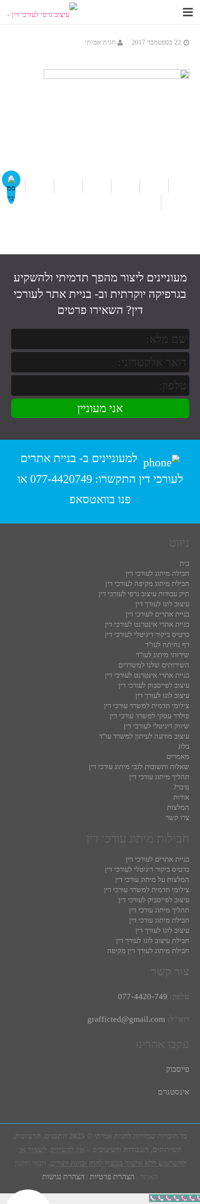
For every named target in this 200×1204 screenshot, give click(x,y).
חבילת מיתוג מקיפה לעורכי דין (147, 583)
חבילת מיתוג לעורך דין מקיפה (148, 951)
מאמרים (178, 756)
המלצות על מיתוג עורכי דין (152, 879)
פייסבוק (177, 1069)
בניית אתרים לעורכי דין (157, 614)
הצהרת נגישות (63, 1177)
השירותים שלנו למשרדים (153, 665)
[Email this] (96, 185)
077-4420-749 (142, 996)
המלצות (178, 807)
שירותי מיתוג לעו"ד (162, 655)
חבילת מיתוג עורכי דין (159, 920)
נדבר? (181, 787)
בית (184, 563)
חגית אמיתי (100, 42)
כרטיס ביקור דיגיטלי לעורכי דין (147, 634)
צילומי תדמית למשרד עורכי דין (146, 706)
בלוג (183, 746)
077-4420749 (61, 479)
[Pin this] (150, 202)
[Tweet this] (39, 185)
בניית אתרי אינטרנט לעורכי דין (147, 624)
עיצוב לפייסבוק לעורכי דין (153, 685)
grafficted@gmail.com (126, 1019)
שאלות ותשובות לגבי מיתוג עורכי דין (139, 767)
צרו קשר (177, 817)
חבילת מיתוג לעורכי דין (157, 573)
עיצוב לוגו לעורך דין (162, 604)
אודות (181, 797)
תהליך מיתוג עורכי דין (159, 777)
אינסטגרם (173, 1091)
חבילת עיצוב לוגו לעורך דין (152, 940)
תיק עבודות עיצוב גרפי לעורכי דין (144, 594)
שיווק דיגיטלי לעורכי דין (156, 726)
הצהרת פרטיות (112, 1177)
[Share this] (67, 185)
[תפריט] (188, 12)
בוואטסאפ (92, 499)
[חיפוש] (174, 12)
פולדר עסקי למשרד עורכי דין (149, 716)
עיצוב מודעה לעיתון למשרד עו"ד (144, 736)
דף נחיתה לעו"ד (167, 644)
